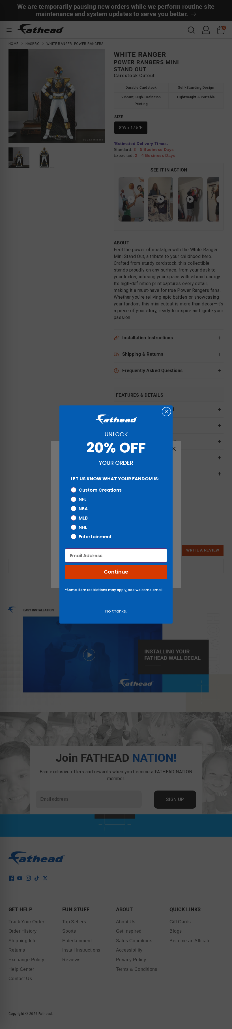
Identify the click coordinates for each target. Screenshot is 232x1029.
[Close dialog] (166, 412)
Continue (116, 571)
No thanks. (116, 611)
